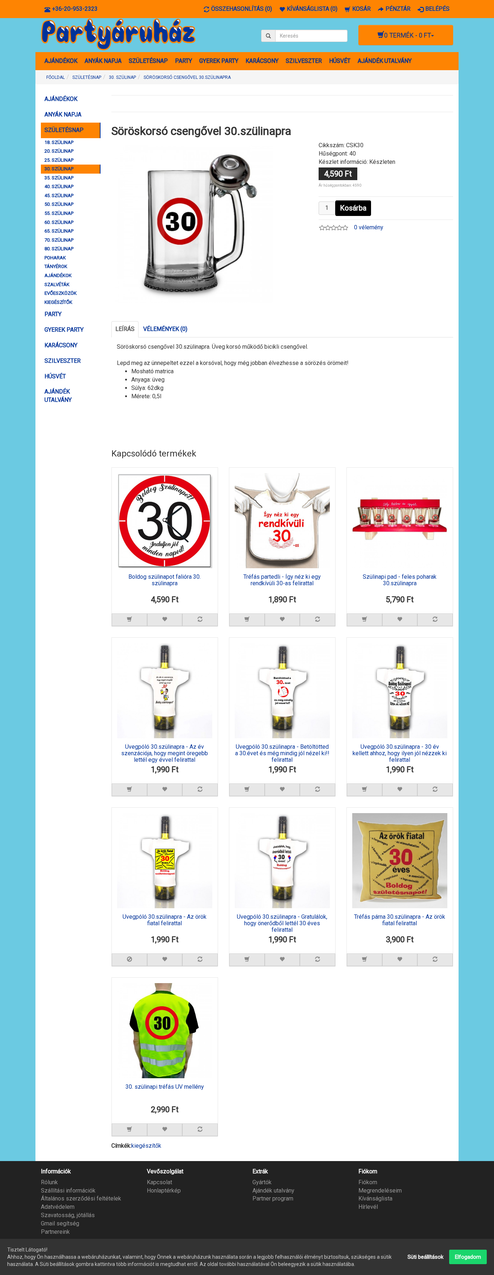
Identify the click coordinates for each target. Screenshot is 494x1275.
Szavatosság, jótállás (68, 1215)
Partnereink (55, 1231)
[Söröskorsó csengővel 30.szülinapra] (194, 223)
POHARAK (55, 257)
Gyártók (262, 1182)
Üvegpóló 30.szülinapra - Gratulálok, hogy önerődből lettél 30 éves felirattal (282, 923)
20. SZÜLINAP (58, 151)
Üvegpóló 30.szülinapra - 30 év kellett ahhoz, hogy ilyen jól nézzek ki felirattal (400, 753)
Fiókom (367, 1182)
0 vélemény (368, 227)
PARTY (183, 61)
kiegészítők (146, 1145)
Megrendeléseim (380, 1190)
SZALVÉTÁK (56, 284)
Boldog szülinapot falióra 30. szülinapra (164, 580)
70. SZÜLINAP (58, 240)
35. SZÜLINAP (58, 177)
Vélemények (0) (165, 329)
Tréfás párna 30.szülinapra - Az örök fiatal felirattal (399, 920)
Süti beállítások (425, 1257)
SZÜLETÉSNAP (148, 61)
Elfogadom (468, 1257)
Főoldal (55, 77)
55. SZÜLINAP (58, 213)
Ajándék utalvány (273, 1190)
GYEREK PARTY (218, 61)
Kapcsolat (159, 1182)
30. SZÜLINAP (58, 168)
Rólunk (49, 1182)
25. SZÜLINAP (58, 160)
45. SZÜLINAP (58, 195)
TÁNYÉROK (55, 266)
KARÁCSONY (262, 61)
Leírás (125, 329)
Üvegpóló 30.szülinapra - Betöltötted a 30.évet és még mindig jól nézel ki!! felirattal (282, 753)
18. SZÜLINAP (58, 142)
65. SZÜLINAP (58, 231)
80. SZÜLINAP (58, 248)
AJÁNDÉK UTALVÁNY (385, 61)
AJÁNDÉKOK (60, 61)
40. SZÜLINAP (58, 186)
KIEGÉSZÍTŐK (58, 302)
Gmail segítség (60, 1223)
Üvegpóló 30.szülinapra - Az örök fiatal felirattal (164, 920)
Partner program (272, 1198)
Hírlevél (368, 1206)
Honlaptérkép (164, 1190)
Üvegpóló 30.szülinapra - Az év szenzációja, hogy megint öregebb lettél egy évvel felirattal (164, 753)
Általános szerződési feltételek (81, 1198)
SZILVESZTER (304, 61)
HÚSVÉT (339, 61)
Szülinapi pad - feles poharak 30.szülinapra (399, 580)
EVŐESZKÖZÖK (60, 293)
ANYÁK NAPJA (103, 61)
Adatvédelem (57, 1206)
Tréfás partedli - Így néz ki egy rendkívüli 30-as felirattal (282, 580)
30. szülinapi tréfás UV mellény (164, 1087)
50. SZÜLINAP (58, 204)
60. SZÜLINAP (58, 222)
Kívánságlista (375, 1198)
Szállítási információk (68, 1190)
